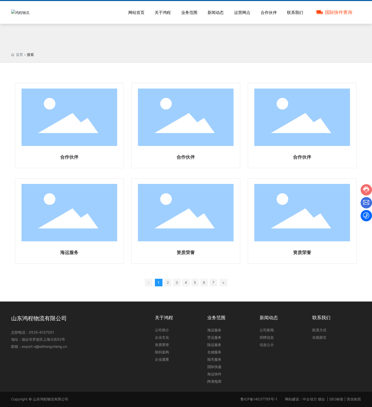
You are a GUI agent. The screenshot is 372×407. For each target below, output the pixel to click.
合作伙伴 (69, 157)
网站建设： (294, 399)
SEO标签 (336, 399)
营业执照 (354, 399)
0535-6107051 (41, 332)
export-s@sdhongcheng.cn (44, 346)
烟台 (321, 399)
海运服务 (69, 252)
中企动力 (310, 399)
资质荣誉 (186, 252)
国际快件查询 (338, 12)
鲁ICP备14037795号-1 (258, 399)
